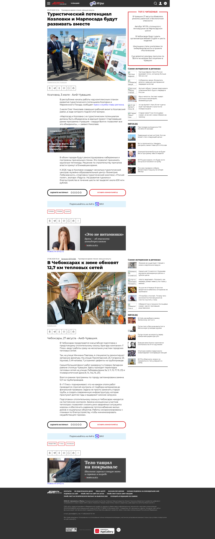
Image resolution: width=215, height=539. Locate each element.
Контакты (67, 491)
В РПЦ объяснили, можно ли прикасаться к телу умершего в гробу (150, 361)
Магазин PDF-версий (116, 491)
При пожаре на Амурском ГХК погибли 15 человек (149, 128)
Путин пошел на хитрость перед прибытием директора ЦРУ (150, 335)
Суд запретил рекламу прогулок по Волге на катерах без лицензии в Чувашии (148, 58)
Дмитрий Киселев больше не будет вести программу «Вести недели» (151, 152)
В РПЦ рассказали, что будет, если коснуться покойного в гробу (151, 161)
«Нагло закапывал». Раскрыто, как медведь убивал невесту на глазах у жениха (152, 281)
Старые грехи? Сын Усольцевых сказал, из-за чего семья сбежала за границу (152, 115)
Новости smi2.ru (55, 251)
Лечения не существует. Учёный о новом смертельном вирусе (152, 264)
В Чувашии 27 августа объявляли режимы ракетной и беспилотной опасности (148, 19)
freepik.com (51, 326)
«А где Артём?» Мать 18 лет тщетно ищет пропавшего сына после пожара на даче (152, 107)
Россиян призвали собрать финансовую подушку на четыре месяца (150, 169)
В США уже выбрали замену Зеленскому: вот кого (149, 319)
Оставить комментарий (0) (107, 192)
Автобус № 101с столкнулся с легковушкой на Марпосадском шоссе (147, 28)
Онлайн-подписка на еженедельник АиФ (143, 491)
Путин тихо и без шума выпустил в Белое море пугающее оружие (151, 327)
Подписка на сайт (71, 494)
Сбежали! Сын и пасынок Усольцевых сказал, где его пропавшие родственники (153, 306)
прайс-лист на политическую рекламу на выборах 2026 (86, 496)
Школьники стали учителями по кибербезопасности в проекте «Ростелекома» (148, 48)
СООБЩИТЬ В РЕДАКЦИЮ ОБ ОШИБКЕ (123, 496)
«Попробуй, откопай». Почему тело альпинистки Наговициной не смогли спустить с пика (152, 298)
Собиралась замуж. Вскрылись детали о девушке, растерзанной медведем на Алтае (151, 82)
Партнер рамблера (85, 529)
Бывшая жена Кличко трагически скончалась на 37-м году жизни (151, 343)
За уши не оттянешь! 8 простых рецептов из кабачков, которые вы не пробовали (153, 290)
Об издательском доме (83, 491)
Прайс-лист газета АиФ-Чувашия (120, 494)
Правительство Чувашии (57, 82)
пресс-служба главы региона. (108, 105)
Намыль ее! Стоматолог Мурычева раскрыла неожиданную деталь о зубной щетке (152, 273)
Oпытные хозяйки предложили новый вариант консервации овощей (152, 352)
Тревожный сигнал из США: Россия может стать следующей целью (151, 136)
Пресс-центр (100, 491)
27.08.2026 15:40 (53, 259)
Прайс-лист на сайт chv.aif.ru (92, 494)
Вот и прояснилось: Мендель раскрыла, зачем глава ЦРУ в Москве (152, 144)
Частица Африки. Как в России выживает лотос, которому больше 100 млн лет (152, 74)
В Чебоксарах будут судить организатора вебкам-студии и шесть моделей (147, 38)
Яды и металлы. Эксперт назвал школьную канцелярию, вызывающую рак (151, 98)
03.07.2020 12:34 (53, 10)
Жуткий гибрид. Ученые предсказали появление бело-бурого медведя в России (153, 90)
